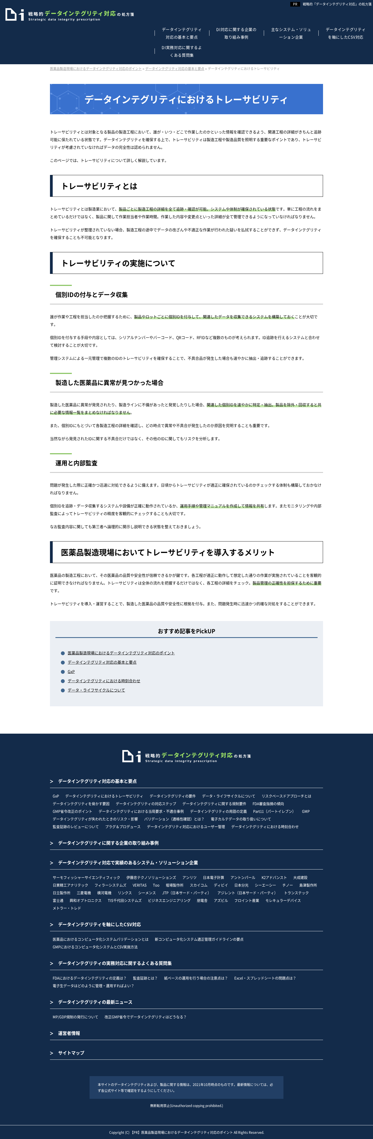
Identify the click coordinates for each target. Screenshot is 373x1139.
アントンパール (242, 877)
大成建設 (300, 877)
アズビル (221, 900)
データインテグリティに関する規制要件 (214, 803)
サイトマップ (71, 1052)
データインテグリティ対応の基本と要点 (102, 662)
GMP (306, 811)
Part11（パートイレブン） (274, 811)
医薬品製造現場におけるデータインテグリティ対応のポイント (121, 652)
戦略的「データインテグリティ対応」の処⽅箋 (337, 4)
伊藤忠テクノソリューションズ (151, 877)
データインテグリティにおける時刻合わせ (104, 680)
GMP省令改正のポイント (72, 811)
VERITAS (140, 885)
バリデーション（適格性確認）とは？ (174, 818)
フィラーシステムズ (110, 885)
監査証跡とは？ (145, 977)
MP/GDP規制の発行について (75, 1016)
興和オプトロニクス (86, 900)
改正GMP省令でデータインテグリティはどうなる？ (146, 1016)
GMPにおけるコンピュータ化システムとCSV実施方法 (95, 946)
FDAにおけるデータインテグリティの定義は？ (90, 977)
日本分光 (241, 885)
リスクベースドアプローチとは (286, 795)
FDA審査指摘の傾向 (268, 803)
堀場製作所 (174, 885)
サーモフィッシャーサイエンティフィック (86, 877)
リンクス (125, 892)
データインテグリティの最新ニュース (95, 1002)
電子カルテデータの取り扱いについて (241, 818)
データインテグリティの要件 (173, 795)
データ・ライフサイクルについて (96, 690)
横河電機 (104, 892)
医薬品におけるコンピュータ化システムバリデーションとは (101, 939)
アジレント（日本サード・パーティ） (247, 892)
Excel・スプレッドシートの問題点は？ (265, 977)
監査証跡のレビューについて (76, 826)
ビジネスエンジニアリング (169, 900)
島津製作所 (308, 885)
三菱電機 (84, 892)
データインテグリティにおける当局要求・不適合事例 (141, 811)
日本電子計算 (213, 877)
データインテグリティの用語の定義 (218, 811)
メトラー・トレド (67, 907)
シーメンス (147, 892)
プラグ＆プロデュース (123, 826)
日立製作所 (61, 892)
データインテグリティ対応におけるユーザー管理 (186, 826)
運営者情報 (69, 1033)
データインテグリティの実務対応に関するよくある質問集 (115, 963)
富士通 (58, 900)
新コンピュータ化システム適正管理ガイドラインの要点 (199, 939)
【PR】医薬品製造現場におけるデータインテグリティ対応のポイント (181, 1132)
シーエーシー (265, 885)
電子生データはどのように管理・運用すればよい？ (93, 985)
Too (156, 885)
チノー (287, 885)
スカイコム (199, 885)
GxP (71, 671)
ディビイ (221, 885)
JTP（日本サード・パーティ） (186, 892)
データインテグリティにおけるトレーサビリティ (104, 795)
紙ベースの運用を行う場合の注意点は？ (196, 977)
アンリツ (189, 877)
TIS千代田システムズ (125, 900)
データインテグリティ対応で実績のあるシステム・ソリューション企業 (128, 862)
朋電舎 (202, 900)
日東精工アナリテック (70, 885)
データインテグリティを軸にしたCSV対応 (99, 924)
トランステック (296, 892)
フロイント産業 (246, 900)
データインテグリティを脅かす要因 (81, 803)
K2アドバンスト (274, 877)
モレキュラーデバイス (283, 900)
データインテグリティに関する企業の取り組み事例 (108, 842)
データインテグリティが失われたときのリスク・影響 (95, 818)
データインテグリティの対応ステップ (146, 803)
